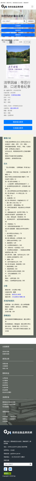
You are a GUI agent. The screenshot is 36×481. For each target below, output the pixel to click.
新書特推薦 (6, 354)
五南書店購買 (18, 128)
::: (4, 428)
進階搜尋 (31, 21)
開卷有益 (6, 373)
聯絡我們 (26, 2)
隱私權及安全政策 (17, 2)
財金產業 (5, 390)
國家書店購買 (18, 122)
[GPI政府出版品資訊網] (12, 6)
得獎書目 (13, 419)
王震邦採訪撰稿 (16, 95)
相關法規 (5, 419)
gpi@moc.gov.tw (15, 453)
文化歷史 (5, 383)
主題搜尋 (18, 25)
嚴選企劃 (6, 359)
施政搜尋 (18, 30)
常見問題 (5, 416)
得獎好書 (5, 363)
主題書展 (5, 366)
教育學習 (5, 385)
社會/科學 (5, 387)
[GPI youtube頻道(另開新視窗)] (10, 469)
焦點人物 (5, 368)
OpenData (13, 416)
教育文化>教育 (16, 294)
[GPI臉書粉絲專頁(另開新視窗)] (6, 469)
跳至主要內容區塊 (4, 1)
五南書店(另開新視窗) (9, 404)
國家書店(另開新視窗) (9, 402)
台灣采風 (5, 378)
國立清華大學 (14, 108)
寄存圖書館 (6, 407)
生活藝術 (5, 380)
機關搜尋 (18, 35)
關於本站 (9, 2)
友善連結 (5, 421)
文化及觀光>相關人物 (18, 297)
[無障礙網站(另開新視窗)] (7, 473)
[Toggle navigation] (32, 6)
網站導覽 (3, 2)
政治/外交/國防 (7, 392)
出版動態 (6, 347)
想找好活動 (6, 351)
